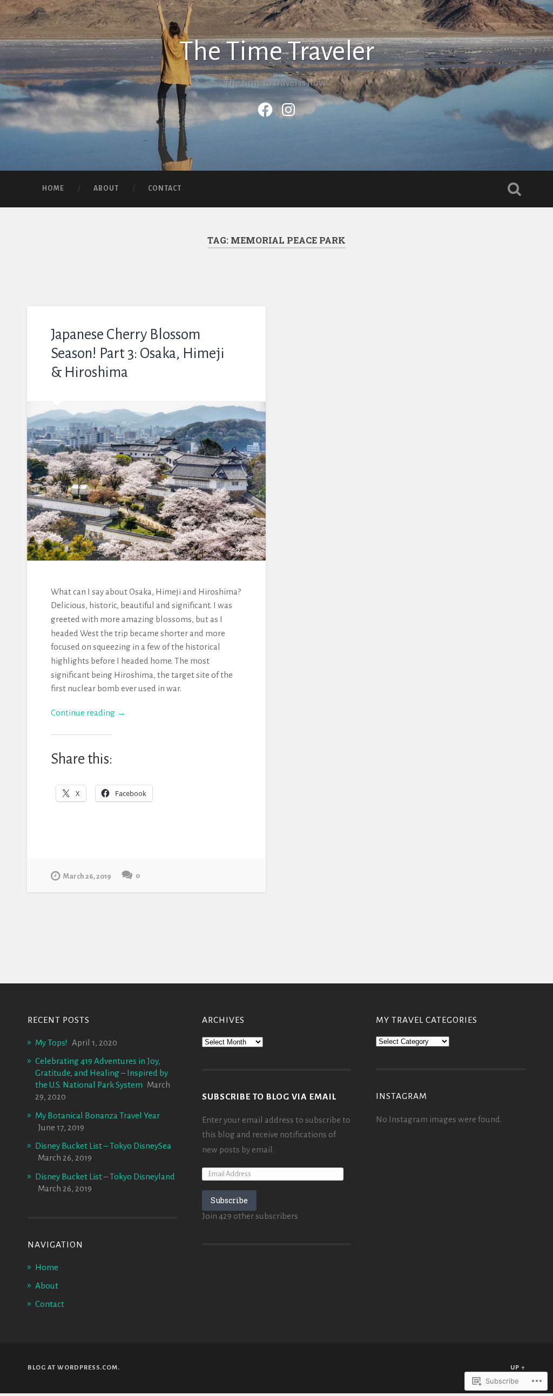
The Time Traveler (276, 51)
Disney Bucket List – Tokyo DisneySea (103, 1145)
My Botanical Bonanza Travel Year (97, 1115)
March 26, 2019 (87, 876)
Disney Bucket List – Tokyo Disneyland (105, 1176)
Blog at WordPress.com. (74, 1367)
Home (53, 188)
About (106, 188)
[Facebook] (265, 108)
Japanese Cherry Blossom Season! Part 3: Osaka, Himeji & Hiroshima (138, 353)
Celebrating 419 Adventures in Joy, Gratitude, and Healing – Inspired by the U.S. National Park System (101, 1072)
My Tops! (51, 1042)
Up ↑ (517, 1367)
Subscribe (229, 1200)
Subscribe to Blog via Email (269, 1097)
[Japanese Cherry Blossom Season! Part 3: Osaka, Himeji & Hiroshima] (146, 481)
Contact (164, 188)
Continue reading (88, 713)
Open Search (514, 189)
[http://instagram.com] (288, 108)
